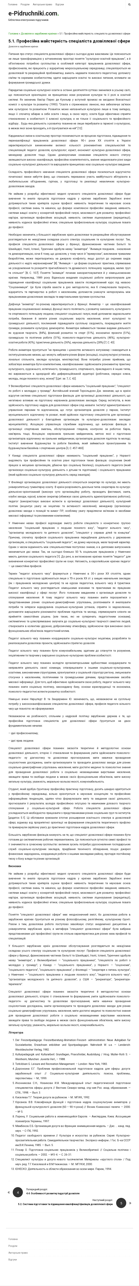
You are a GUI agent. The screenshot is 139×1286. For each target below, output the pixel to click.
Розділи (25, 4)
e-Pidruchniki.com (32, 13)
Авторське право (42, 4)
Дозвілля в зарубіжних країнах (39, 33)
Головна (12, 4)
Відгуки (60, 4)
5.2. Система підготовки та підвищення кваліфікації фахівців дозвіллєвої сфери (65, 1204)
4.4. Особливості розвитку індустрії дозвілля (53, 1193)
